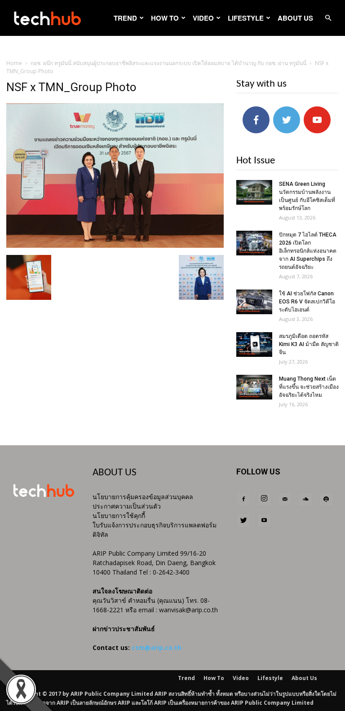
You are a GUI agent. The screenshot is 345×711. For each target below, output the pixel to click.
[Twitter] (243, 521)
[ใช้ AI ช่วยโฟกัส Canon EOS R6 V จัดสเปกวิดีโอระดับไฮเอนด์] (254, 302)
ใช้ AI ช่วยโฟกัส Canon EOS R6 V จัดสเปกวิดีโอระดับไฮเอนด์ (307, 301)
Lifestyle (246, 18)
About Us (295, 18)
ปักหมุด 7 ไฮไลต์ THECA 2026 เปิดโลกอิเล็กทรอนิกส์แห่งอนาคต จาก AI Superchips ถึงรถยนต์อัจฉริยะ (307, 251)
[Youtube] (264, 521)
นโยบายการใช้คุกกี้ (119, 515)
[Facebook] (243, 499)
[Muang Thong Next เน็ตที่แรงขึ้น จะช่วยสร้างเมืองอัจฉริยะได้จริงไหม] (254, 387)
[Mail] (285, 499)
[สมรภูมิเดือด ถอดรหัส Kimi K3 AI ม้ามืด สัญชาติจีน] (254, 344)
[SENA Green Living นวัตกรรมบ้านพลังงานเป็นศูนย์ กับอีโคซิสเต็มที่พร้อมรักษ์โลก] (254, 192)
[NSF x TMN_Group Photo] (115, 245)
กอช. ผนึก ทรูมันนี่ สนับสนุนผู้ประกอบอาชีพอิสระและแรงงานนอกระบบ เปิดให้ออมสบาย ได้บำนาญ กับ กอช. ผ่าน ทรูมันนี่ (168, 63)
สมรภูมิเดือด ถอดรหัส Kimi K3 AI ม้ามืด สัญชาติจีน (309, 344)
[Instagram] (264, 499)
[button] (328, 18)
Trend (125, 18)
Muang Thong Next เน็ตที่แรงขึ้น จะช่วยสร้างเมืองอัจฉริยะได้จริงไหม (309, 387)
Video (203, 18)
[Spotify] (326, 499)
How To (165, 18)
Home (14, 63)
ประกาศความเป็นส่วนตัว (127, 506)
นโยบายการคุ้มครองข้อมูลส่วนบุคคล (143, 496)
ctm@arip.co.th (156, 647)
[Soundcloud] (305, 499)
